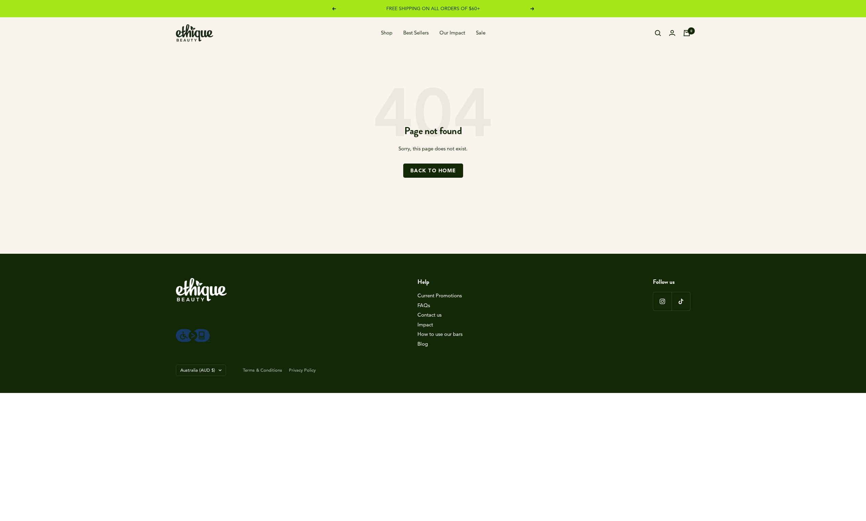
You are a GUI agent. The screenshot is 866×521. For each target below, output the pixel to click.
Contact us (429, 315)
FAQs (423, 305)
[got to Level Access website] (193, 332)
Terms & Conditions (262, 370)
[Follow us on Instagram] (662, 301)
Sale (480, 32)
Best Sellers (416, 32)
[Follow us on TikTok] (680, 301)
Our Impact (452, 32)
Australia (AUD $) (197, 370)
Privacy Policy (302, 370)
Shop (386, 32)
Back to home (433, 170)
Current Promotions (439, 295)
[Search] (658, 33)
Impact (425, 324)
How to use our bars (439, 334)
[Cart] (686, 33)
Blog (422, 344)
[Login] (672, 33)
